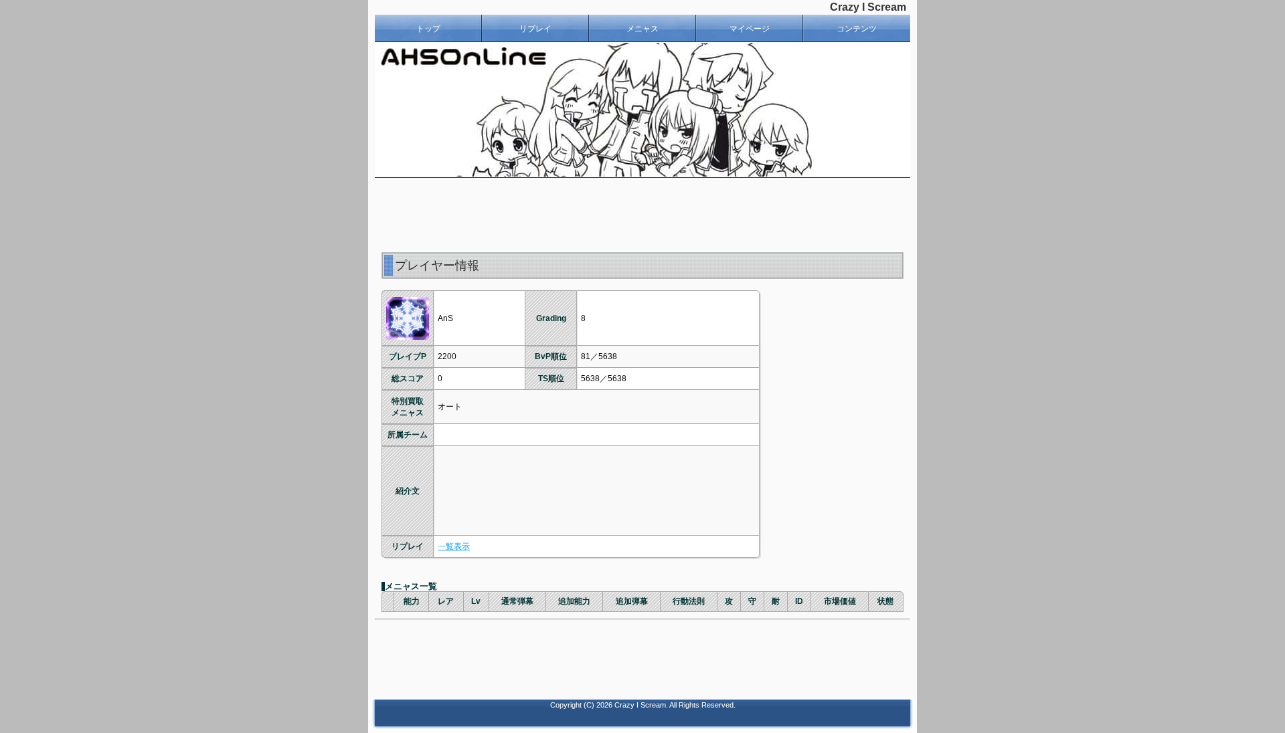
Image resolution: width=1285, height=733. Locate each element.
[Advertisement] (642, 215)
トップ (428, 28)
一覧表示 (454, 546)
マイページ (750, 28)
